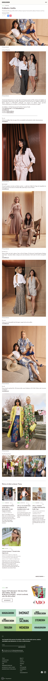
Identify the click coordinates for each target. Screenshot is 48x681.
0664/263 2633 (8, 108)
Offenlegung (5, 660)
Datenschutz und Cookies (8, 667)
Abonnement (7, 600)
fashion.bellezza (10, 112)
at (5, 323)
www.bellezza (5, 121)
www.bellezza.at (5, 109)
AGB (3, 663)
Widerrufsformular (7, 665)
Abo (21, 665)
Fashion (7, 5)
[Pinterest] (10, 16)
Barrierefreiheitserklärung (9, 669)
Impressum (4, 661)
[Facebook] (8, 16)
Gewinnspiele (23, 669)
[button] (2, 678)
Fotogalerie (23, 667)
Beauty (22, 658)
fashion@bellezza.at (19, 108)
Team (3, 658)
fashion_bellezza (10, 111)
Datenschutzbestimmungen (18, 650)
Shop (21, 670)
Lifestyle (22, 661)
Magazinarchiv (24, 672)
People (21, 660)
